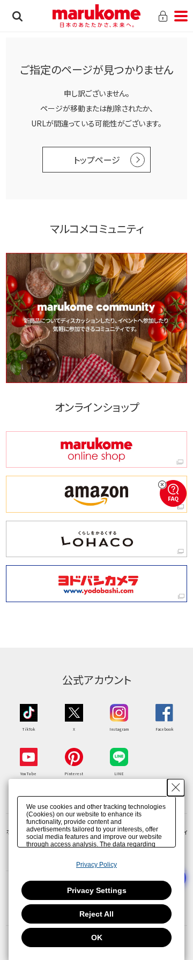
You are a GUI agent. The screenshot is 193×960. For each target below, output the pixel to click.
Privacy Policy (96, 864)
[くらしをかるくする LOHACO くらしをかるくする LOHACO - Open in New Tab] (96, 539)
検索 (17, 16)
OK (96, 937)
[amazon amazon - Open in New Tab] (96, 494)
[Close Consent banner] (175, 787)
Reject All (96, 914)
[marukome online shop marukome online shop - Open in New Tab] (96, 450)
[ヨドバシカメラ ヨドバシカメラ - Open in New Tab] (96, 584)
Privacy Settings (97, 890)
